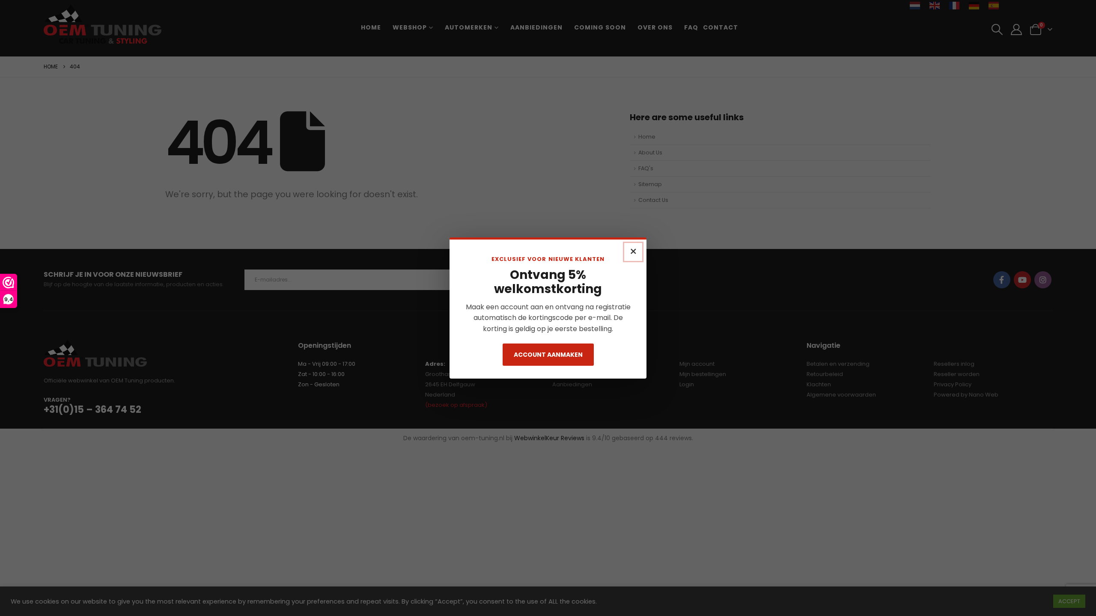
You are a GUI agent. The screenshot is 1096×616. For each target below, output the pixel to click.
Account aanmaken (548, 354)
